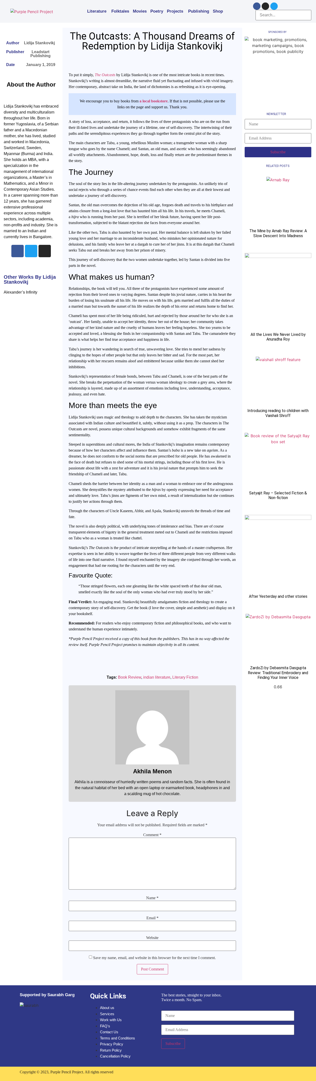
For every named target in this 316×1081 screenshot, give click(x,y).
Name (152, 898)
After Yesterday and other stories (278, 596)
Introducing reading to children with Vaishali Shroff (278, 413)
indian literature (156, 677)
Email (152, 918)
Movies (140, 11)
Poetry (156, 11)
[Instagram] (265, 6)
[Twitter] (274, 6)
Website (152, 938)
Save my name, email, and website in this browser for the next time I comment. (154, 958)
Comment (152, 835)
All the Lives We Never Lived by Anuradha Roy (278, 337)
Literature (96, 11)
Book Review (129, 677)
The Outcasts (105, 75)
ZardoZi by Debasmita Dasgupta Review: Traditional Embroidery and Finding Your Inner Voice (278, 673)
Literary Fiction (185, 677)
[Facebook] (256, 6)
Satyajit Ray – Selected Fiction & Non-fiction (278, 495)
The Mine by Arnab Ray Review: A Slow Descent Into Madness (278, 233)
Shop (218, 11)
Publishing (198, 11)
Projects (175, 11)
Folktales (120, 11)
